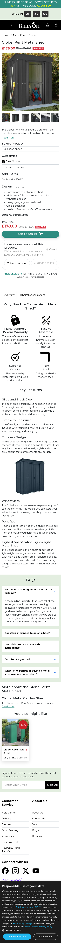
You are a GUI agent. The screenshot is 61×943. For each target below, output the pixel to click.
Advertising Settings (22, 923)
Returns (6, 824)
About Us (37, 812)
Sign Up (52, 785)
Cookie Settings (30, 926)
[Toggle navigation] (3, 25)
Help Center (9, 812)
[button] (30, 930)
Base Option (12, 161)
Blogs (35, 830)
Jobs (34, 824)
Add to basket (28, 234)
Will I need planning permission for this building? (28, 591)
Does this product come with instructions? (22, 646)
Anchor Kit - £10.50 (12, 179)
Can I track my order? (17, 659)
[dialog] (30, 912)
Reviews (37, 836)
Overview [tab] (9, 294)
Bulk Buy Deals (10, 842)
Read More (8, 137)
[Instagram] (15, 870)
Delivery (6, 818)
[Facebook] (5, 870)
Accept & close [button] (17, 936)
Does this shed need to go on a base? (27, 633)
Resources (8, 836)
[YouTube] (36, 870)
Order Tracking (10, 830)
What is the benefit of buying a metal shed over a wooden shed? (27, 672)
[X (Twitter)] (25, 870)
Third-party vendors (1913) (28, 907)
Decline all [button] (45, 936)
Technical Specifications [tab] (31, 294)
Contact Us (38, 818)
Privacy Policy (45, 926)
